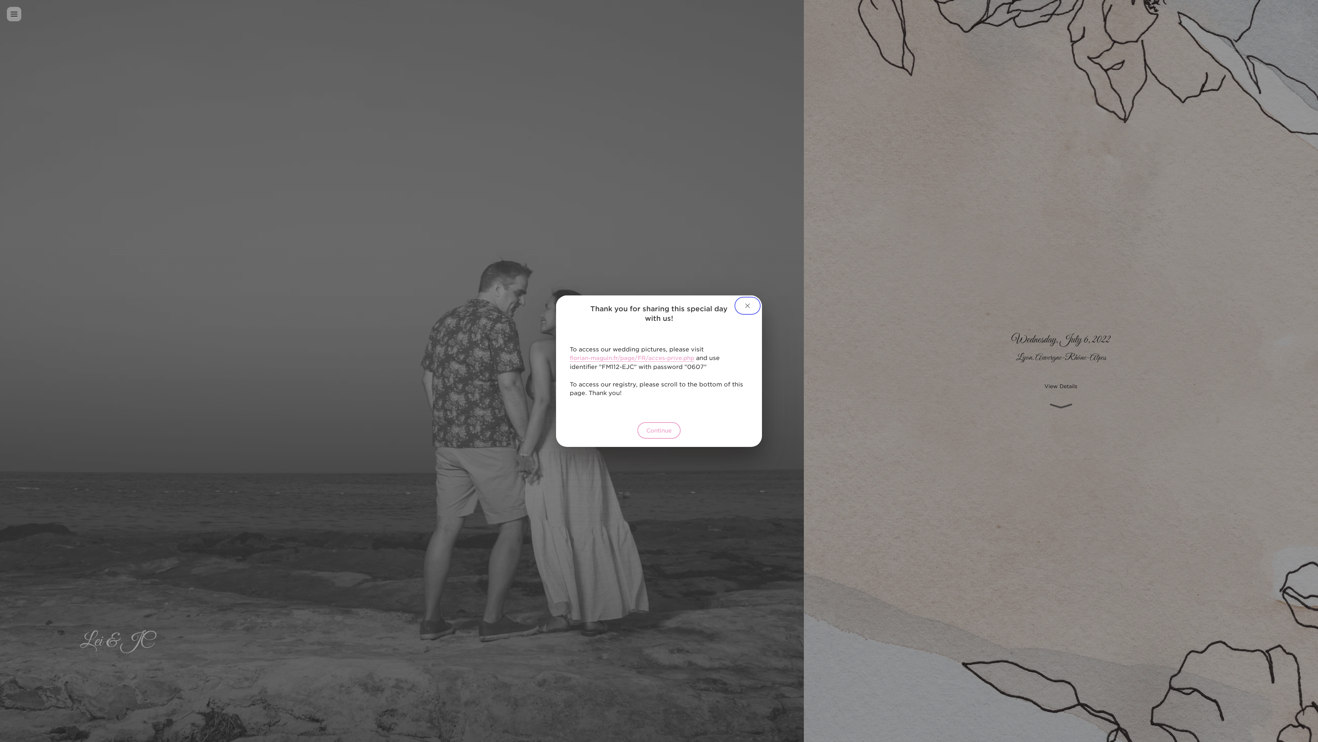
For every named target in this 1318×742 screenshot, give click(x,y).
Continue (659, 430)
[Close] (747, 305)
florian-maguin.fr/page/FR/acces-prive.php (632, 357)
